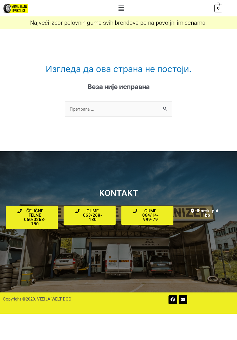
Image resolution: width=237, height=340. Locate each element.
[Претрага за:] (118, 109)
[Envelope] (183, 299)
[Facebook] (173, 299)
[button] (121, 8)
